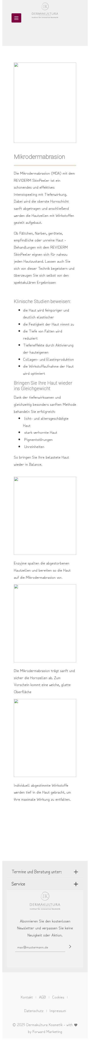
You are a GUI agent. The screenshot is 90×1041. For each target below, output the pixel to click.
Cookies (58, 997)
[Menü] (16, 18)
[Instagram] (49, 983)
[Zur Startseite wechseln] (45, 6)
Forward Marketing (47, 1031)
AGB (42, 997)
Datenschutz (33, 1010)
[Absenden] (70, 946)
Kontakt (27, 997)
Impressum (58, 1010)
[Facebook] (42, 983)
